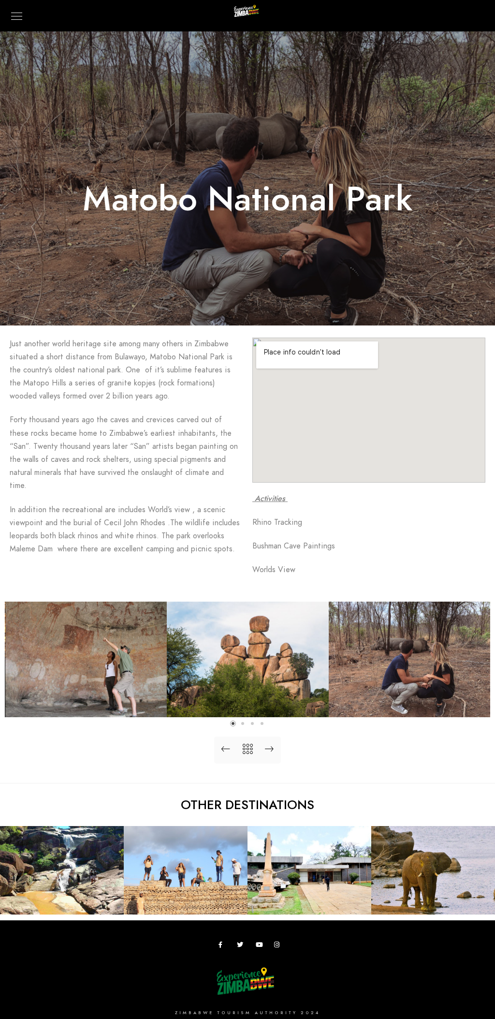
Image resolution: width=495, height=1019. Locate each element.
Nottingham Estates (433, 899)
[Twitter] (242, 946)
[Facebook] (223, 946)
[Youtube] (260, 946)
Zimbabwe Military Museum (309, 895)
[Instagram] (279, 946)
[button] (233, 723)
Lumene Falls (61, 899)
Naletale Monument (186, 899)
